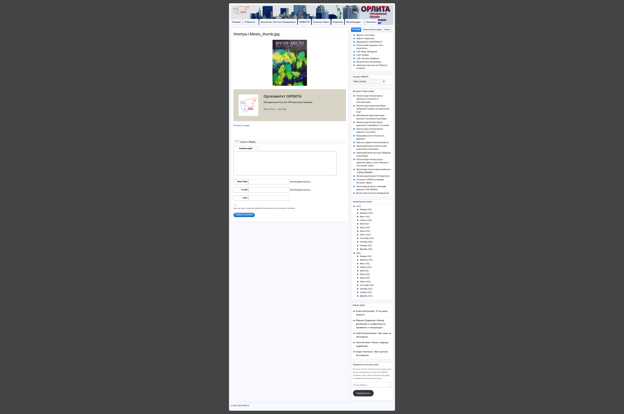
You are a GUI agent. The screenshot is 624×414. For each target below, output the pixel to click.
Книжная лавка (321, 22)
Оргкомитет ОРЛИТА (283, 96)
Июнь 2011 (365, 274)
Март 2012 (365, 217)
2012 (358, 206)
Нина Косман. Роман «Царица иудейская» (372, 344)
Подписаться (363, 393)
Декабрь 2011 (366, 296)
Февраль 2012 (366, 213)
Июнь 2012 (365, 227)
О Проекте (249, 22)
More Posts (269, 109)
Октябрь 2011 (366, 289)
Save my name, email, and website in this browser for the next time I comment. (264, 208)
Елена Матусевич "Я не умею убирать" (372, 313)
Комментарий (245, 148)
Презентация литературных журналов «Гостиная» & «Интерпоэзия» (369, 99)
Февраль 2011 (366, 260)
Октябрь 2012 (366, 242)
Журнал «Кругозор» (365, 38)
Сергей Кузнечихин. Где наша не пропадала (373, 335)
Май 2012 (364, 224)
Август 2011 (365, 281)
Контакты (371, 22)
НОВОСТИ (304, 22)
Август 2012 (365, 235)
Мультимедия (353, 22)
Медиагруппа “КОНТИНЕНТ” (369, 42)
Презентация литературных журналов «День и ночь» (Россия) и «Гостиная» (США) (372, 162)
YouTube (281, 109)
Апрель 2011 (366, 267)
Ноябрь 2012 (366, 245)
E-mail (244, 190)
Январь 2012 (366, 209)
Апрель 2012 (366, 220)
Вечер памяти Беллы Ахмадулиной (372, 193)
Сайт (245, 198)
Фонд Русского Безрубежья (368, 62)
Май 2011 (364, 271)
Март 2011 (365, 263)
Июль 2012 (365, 231)
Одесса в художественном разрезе (372, 142)
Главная (236, 22)
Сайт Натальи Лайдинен (367, 58)
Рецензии (338, 22)
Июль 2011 (365, 278)
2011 (358, 253)
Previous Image (241, 125)
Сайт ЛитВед (362, 55)
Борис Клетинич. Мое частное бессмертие (372, 353)
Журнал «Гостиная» (365, 35)
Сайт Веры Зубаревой (366, 52)
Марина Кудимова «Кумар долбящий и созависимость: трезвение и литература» (371, 324)
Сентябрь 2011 (367, 285)
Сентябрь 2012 (367, 238)
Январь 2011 (366, 256)
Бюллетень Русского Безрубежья (278, 22)
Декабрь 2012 (366, 249)
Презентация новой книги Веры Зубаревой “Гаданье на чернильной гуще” (372, 109)
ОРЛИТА (245, 406)
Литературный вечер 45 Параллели (373, 176)
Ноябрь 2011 (366, 292)
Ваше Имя (242, 181)
